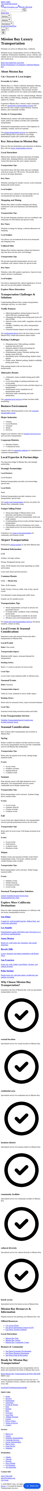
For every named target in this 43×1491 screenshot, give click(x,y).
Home (3, 65)
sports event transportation (13, 502)
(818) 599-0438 (6, 1476)
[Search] (24, 10)
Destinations (10, 65)
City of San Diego (12, 1325)
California (29, 65)
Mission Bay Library (13, 1340)
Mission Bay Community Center (17, 1342)
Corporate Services (12, 1440)
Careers (8, 1419)
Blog (7, 1411)
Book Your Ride (7, 63)
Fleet (14, 26)
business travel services (32, 434)
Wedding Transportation (9, 720)
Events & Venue (7, 26)
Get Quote (4, 1480)
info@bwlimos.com (8, 1478)
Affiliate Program (12, 1417)
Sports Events (23, 720)
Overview (9, 1413)
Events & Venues (12, 1405)
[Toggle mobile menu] (3, 33)
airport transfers (15, 545)
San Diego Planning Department (17, 1353)
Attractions (9, 1403)
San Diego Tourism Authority (16, 1330)
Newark (8, 1461)
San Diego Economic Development (18, 1351)
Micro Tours (10, 1444)
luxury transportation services (21, 148)
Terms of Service (12, 1423)
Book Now (5, 13)
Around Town (18, 896)
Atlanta (8, 1457)
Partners (8, 1409)
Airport (8, 1436)
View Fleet (15, 898)
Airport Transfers (7, 896)
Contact (8, 1425)
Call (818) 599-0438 (32, 1374)
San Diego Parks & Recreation (17, 1355)
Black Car (9, 1434)
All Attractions (11, 1467)
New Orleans (10, 1463)
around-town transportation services (20, 106)
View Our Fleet (18, 63)
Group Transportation (13, 1442)
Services (9, 1399)
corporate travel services (13, 399)
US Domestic (20, 65)
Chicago (9, 1459)
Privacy (3, 1486)
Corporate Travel (12, 722)
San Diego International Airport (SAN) (20, 1328)
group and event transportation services (18, 622)
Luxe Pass (9, 1415)
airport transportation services (14, 132)
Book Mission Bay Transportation (13, 1374)
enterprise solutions (21, 450)
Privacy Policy (11, 1421)
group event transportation (21, 533)
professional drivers (11, 333)
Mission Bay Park (12, 1338)
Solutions (9, 1448)
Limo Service (10, 1446)
